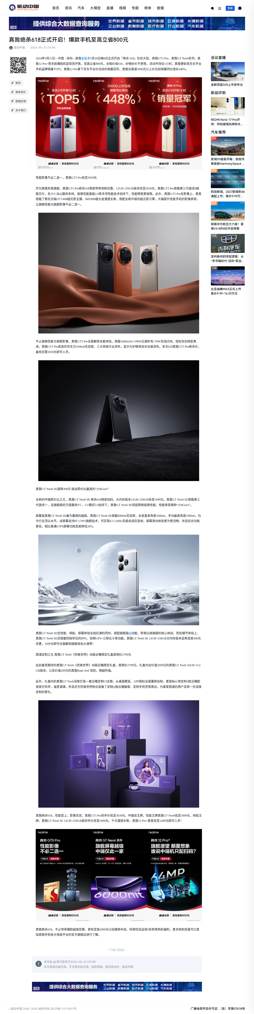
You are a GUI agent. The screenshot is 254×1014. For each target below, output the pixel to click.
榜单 (147, 8)
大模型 (95, 8)
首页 (55, 8)
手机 (84, 58)
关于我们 (18, 110)
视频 (122, 8)
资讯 (68, 8)
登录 (230, 8)
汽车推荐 (218, 132)
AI (130, 633)
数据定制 (18, 101)
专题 (135, 8)
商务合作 (18, 92)
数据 (160, 8)
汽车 (81, 8)
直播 (109, 8)
